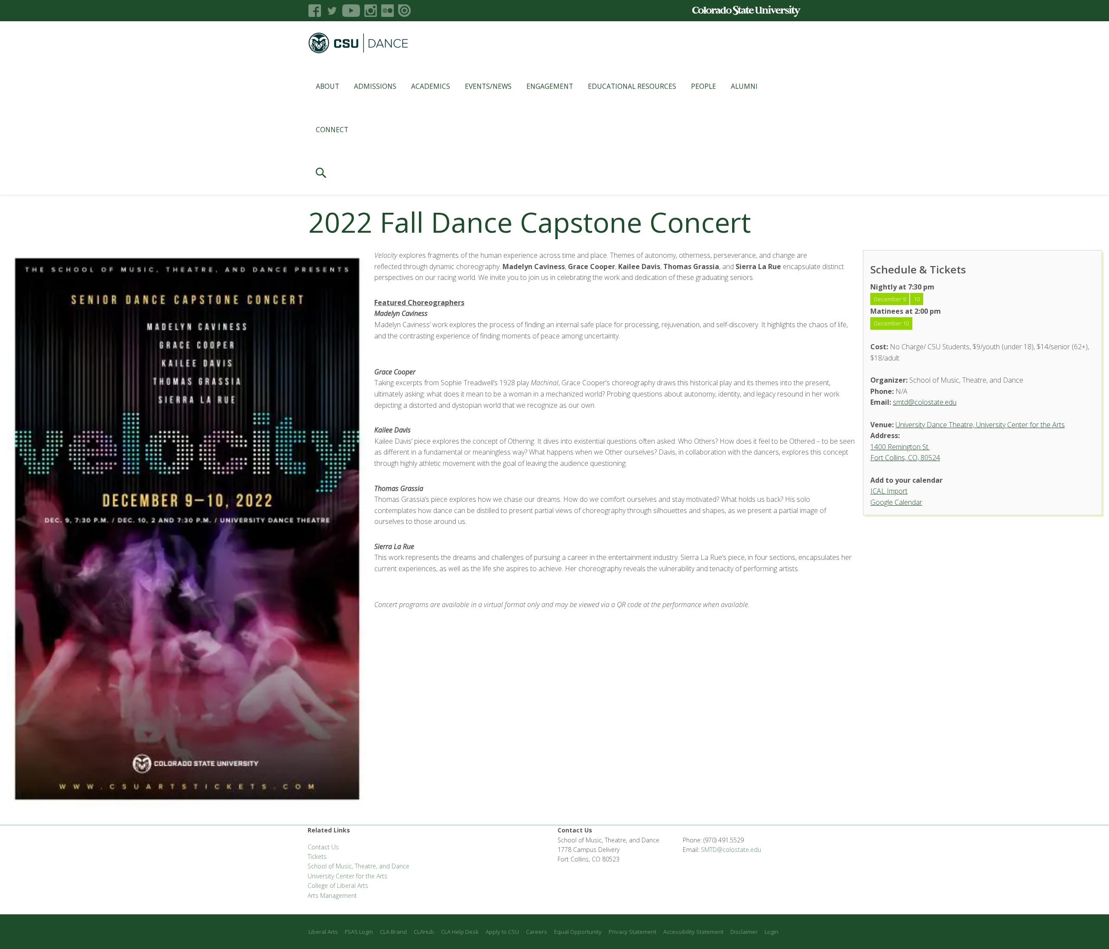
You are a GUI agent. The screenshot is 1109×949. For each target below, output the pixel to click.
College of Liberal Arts (338, 885)
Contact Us (323, 847)
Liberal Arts (323, 932)
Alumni (744, 86)
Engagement (549, 86)
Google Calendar (896, 502)
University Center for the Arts (347, 876)
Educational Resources (632, 86)
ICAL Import (889, 491)
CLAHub (424, 932)
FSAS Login (359, 932)
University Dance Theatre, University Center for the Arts (980, 424)
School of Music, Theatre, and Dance (358, 866)
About (327, 86)
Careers (536, 932)
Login (771, 932)
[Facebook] (314, 10)
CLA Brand (393, 932)
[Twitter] (331, 10)
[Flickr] (387, 10)
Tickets (317, 856)
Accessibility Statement (693, 932)
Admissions (375, 86)
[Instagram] (370, 10)
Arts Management (332, 895)
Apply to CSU (502, 932)
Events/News (488, 86)
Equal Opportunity (578, 932)
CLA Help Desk (460, 932)
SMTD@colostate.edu (731, 849)
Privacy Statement (632, 932)
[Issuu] (404, 10)
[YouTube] (351, 10)
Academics (430, 86)
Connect (332, 129)
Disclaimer (744, 932)
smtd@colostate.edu (925, 402)
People (703, 86)
